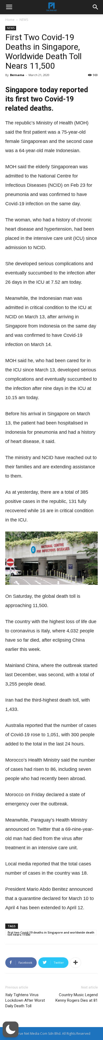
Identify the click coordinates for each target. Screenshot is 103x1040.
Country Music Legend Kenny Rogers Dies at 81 (76, 997)
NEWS (24, 19)
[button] (10, 1029)
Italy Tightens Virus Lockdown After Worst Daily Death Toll (25, 1000)
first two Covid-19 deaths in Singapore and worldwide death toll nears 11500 (51, 932)
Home (10, 19)
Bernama (17, 75)
